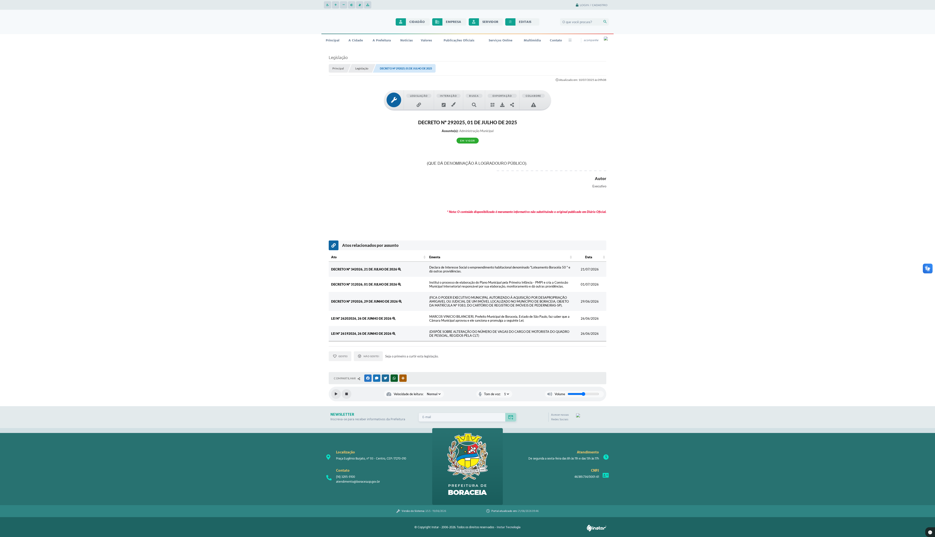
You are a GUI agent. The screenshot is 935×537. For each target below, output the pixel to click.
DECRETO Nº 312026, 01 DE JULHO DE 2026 (364, 284)
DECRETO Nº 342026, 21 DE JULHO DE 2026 (364, 269)
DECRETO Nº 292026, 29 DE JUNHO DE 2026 (365, 301)
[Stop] (346, 394)
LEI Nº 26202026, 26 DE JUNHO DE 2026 (361, 318)
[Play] (336, 394)
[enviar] (510, 417)
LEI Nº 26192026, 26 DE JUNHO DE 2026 (361, 334)
